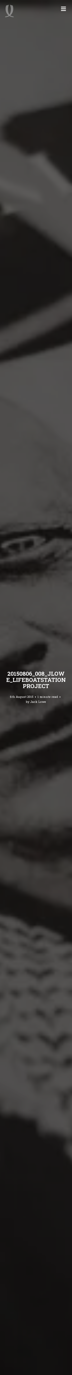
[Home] (9, 11)
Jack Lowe (38, 702)
